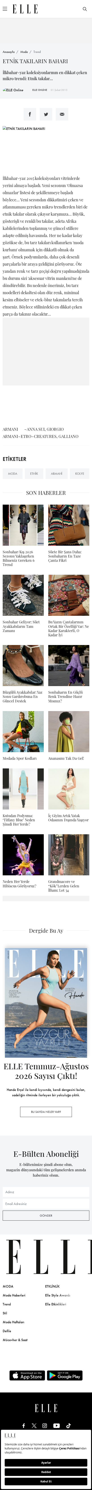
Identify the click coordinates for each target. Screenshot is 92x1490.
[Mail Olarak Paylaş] (62, 114)
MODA (8, 1286)
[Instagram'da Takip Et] (44, 1425)
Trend (37, 52)
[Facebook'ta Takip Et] (23, 1425)
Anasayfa (9, 52)
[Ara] (84, 8)
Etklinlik (52, 1286)
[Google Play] (65, 1375)
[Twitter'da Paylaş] (46, 114)
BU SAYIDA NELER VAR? (46, 1112)
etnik (34, 474)
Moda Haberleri (14, 1295)
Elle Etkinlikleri (55, 1304)
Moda (24, 52)
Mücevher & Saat (15, 1340)
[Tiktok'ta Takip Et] (68, 1425)
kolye (79, 474)
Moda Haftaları (13, 1322)
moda (12, 474)
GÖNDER (46, 1215)
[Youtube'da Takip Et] (57, 1425)
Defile (7, 1331)
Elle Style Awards (57, 1295)
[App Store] (27, 1375)
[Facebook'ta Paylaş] (30, 114)
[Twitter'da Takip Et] (34, 1425)
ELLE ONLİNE (39, 90)
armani (56, 474)
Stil (5, 1313)
